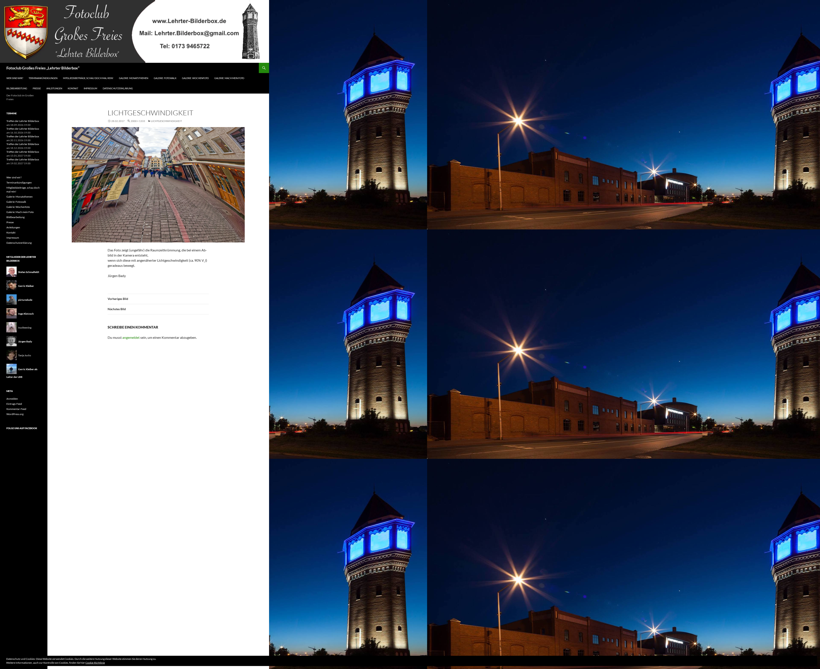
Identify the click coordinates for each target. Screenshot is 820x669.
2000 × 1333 (138, 121)
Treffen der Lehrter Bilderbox (22, 121)
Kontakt (73, 88)
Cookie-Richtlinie (95, 662)
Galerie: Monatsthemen (133, 78)
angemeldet (131, 337)
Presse (37, 88)
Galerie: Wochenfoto (195, 78)
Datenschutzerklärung (118, 88)
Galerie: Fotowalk (165, 78)
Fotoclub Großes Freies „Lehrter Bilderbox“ (42, 68)
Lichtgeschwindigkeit (166, 121)
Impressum (90, 88)
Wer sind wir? (14, 78)
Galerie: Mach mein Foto (229, 78)
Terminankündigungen (43, 78)
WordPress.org (14, 414)
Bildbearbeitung (16, 88)
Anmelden (12, 398)
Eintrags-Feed (14, 403)
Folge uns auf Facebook (21, 428)
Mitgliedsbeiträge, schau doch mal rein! (88, 78)
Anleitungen (54, 88)
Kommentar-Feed (16, 409)
